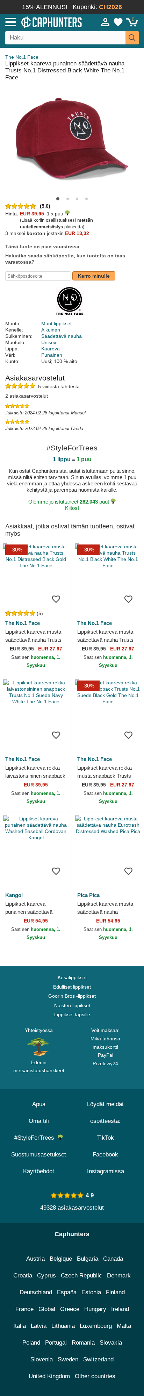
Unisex (48, 342)
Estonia (91, 1292)
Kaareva (50, 348)
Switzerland (98, 1359)
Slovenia (41, 1359)
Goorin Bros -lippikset (72, 996)
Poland (31, 1342)
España (67, 1292)
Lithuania (63, 1326)
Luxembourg (96, 1326)
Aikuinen (50, 330)
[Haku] (132, 37)
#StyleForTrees (36, 1137)
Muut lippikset (56, 323)
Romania (83, 1342)
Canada (113, 1258)
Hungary (95, 1309)
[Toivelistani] (118, 22)
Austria (35, 1258)
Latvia (38, 1326)
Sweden (68, 1359)
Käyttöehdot (38, 1171)
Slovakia (111, 1342)
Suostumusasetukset (38, 1154)
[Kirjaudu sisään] (105, 22)
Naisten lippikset (72, 1005)
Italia (19, 1326)
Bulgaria (87, 1258)
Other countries (95, 1376)
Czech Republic (81, 1275)
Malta (124, 1326)
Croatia (22, 1275)
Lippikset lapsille (72, 1014)
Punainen (51, 355)
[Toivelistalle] (55, 598)
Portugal (56, 1342)
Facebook (105, 1154)
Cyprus (46, 1275)
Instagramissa (105, 1171)
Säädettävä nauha (61, 336)
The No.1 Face (21, 57)
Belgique (61, 1258)
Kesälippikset (72, 977)
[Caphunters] (42, 21)
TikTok (105, 1137)
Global (46, 1309)
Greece (69, 1309)
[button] (57, 198)
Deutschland (36, 1292)
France (24, 1309)
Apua (38, 1104)
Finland (115, 1292)
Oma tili (39, 1121)
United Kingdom (49, 1376)
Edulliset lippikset (72, 987)
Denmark (119, 1275)
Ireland (120, 1309)
